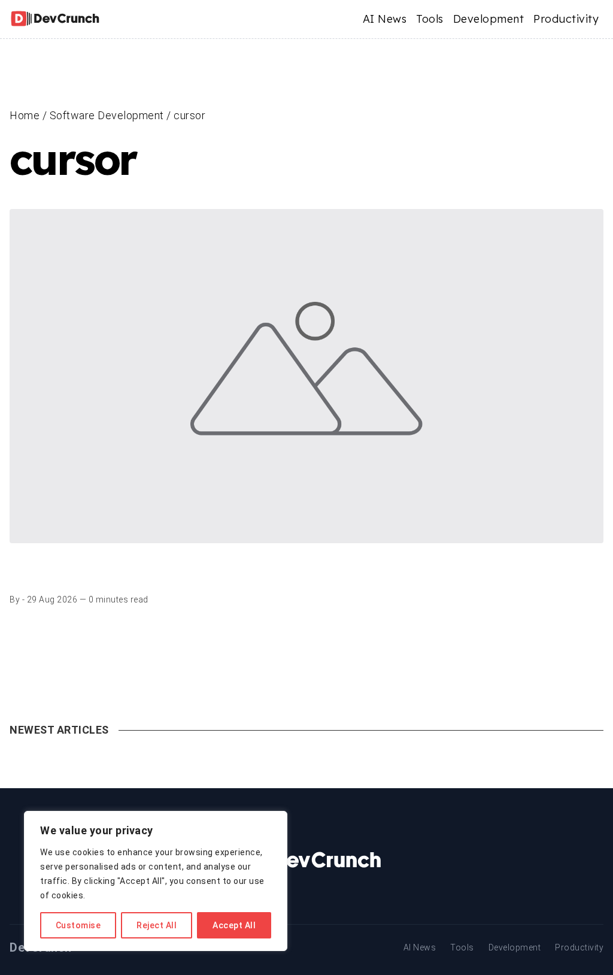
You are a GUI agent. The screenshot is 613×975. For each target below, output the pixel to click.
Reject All (156, 925)
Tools (430, 19)
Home (25, 115)
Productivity (566, 19)
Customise (78, 925)
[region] (155, 881)
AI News (385, 19)
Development (488, 19)
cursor (189, 115)
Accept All (234, 925)
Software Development (107, 115)
